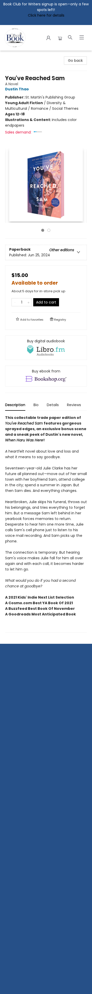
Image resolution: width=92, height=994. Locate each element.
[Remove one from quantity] (15, 302)
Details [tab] (53, 404)
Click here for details (46, 15)
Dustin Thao (17, 89)
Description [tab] (15, 404)
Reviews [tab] (74, 404)
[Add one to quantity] (28, 302)
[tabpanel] (46, 524)
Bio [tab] (36, 404)
